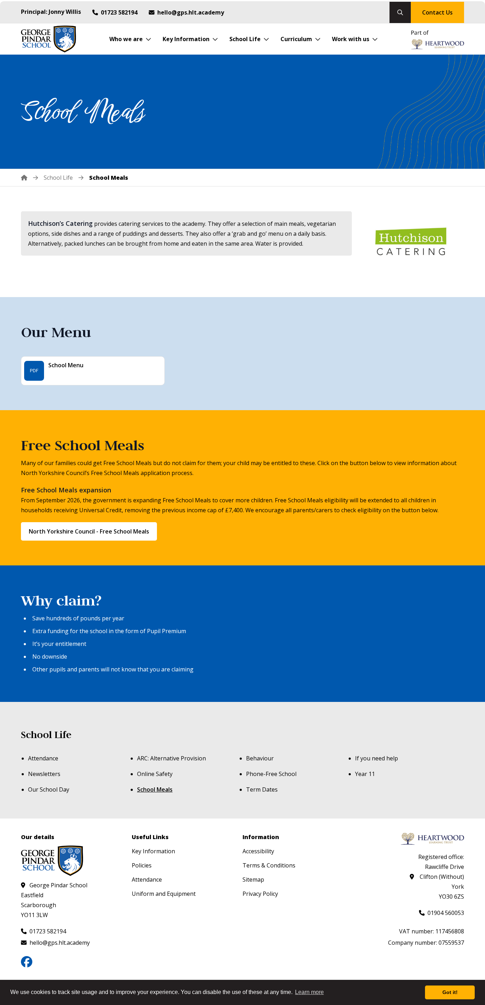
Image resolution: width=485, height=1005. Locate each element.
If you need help (376, 758)
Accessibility (258, 851)
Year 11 (365, 774)
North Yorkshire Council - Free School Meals (89, 531)
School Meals (155, 789)
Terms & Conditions (269, 865)
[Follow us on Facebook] (26, 962)
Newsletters (44, 774)
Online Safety (155, 774)
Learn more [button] (309, 992)
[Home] (29, 177)
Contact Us (437, 12)
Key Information (153, 851)
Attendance (43, 758)
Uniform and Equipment (164, 894)
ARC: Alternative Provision (171, 758)
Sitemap (253, 879)
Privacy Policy (260, 894)
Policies (142, 865)
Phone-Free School (271, 774)
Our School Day (48, 789)
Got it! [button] (450, 992)
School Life (46, 734)
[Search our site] (400, 12)
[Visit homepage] (48, 39)
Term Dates (262, 789)
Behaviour (260, 758)
